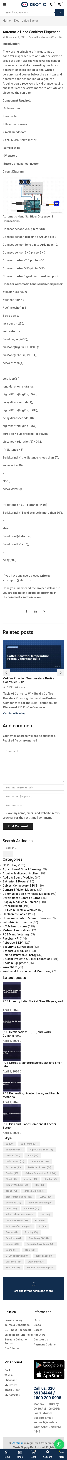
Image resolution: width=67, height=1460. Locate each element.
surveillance (44, 1255)
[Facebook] (27, 611)
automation (40, 1161)
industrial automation (19, 1214)
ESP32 (45, 1196)
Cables (12, 1173)
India (11, 1208)
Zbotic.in (18, 1443)
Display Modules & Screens (20, 902)
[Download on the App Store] (49, 1374)
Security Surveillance (40, 1244)
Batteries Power (39, 1167)
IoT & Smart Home (15, 926)
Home (7, 20)
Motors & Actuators (16, 930)
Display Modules (17, 1185)
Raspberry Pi (11, 938)
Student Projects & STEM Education (27, 959)
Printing (31, 1232)
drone (11, 1191)
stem (30, 1250)
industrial (31, 1208)
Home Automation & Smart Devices (26, 918)
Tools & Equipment (15, 963)
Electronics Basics (26, 20)
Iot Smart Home (17, 1220)
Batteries (13, 1167)
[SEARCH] (8, 854)
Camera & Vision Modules (19, 889)
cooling (30, 1179)
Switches (13, 1261)
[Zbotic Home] (33, 4)
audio (33, 1155)
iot (45, 1214)
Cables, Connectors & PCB (20, 885)
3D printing (29, 1143)
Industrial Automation (17, 922)
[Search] (59, 12)
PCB (39, 1220)
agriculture (14, 1149)
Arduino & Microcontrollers (21, 873)
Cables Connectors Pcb (40, 1173)
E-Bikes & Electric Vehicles (20, 910)
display (50, 1179)
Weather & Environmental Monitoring (27, 971)
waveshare (36, 1261)
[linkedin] (35, 611)
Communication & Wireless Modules (26, 893)
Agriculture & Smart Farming (22, 869)
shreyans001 (47, 37)
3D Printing (10, 865)
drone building (34, 1191)
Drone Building (12, 906)
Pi (42, 1226)
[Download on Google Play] (49, 1364)
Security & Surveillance (18, 946)
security (12, 1244)
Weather (13, 1267)
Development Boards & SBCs (22, 898)
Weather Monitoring (40, 1267)
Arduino (13, 1155)
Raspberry (13, 1238)
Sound (11, 1250)
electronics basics (19, 1196)
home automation (40, 1202)
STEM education (17, 1255)
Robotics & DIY (13, 942)
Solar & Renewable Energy (19, 955)
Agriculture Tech (41, 1149)
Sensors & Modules (15, 951)
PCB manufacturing (18, 1226)
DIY (39, 1185)
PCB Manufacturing (16, 934)
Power (12, 1232)
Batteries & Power (14, 881)
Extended (13, 1202)
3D (9, 1143)
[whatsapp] (43, 611)
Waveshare (10, 967)
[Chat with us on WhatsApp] (59, 1444)
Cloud (11, 1179)
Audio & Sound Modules (18, 877)
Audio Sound (15, 1161)
